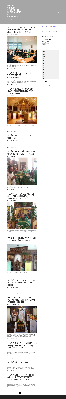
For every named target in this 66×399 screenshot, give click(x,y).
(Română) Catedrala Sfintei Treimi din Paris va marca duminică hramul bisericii (21, 282)
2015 (43, 71)
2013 (43, 74)
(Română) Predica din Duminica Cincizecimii (19, 136)
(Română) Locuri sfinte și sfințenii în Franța (49, 35)
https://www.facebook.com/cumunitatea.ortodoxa (50, 85)
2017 (43, 67)
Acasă (25, 12)
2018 (43, 65)
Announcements (13, 68)
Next (26, 393)
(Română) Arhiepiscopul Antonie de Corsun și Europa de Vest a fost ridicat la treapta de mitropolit (20, 377)
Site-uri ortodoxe (45, 42)
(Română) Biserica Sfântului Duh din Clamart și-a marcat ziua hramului (21, 152)
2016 (43, 69)
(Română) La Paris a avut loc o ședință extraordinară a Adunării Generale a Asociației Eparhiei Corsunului (22, 29)
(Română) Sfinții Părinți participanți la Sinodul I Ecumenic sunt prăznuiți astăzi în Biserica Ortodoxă (22, 345)
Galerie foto (51, 12)
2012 (43, 76)
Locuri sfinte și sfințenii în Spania (47, 36)
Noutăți (28, 12)
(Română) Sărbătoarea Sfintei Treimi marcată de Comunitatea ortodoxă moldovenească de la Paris (21, 196)
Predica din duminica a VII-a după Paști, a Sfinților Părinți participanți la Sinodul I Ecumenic (21, 299)
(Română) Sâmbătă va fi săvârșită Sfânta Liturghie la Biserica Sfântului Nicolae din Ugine (21, 91)
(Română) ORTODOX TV (46, 41)
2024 (44, 54)
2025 (44, 53)
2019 (43, 63)
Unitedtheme (42, 397)
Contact (55, 12)
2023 (44, 56)
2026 (44, 51)
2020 (44, 62)
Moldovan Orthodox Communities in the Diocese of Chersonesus (14, 11)
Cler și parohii (37, 12)
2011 (43, 78)
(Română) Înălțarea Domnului (18, 362)
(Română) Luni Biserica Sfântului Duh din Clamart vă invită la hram (21, 239)
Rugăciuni (42, 12)
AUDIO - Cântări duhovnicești (47, 44)
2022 (44, 58)
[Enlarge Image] (35, 37)
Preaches (13, 84)
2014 (43, 72)
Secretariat (32, 12)
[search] (58, 12)
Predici (47, 12)
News (16, 68)
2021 (43, 60)
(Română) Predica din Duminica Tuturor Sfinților (19, 74)
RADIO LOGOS (44, 45)
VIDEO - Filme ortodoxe (46, 43)
